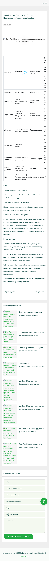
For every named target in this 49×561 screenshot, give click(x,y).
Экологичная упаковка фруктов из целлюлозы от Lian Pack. (31, 430)
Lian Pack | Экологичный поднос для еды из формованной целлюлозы (31, 349)
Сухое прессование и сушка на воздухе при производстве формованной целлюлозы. (30, 314)
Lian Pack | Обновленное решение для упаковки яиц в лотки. (32, 333)
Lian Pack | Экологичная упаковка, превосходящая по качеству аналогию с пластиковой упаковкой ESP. (32, 408)
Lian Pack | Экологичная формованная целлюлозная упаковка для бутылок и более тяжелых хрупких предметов (30, 383)
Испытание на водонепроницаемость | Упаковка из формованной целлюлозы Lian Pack (31, 365)
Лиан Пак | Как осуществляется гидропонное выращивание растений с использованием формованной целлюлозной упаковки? (30, 446)
